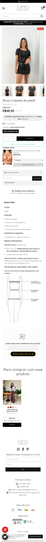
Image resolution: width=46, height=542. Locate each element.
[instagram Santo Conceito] (18, 449)
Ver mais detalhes (9, 123)
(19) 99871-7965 (24, 484)
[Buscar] (41, 16)
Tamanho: (13, 127)
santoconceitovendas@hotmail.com (24, 490)
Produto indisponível (28, 164)
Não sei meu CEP (9, 182)
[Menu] (4, 8)
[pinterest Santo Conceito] (27, 449)
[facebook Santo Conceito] (23, 449)
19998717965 (24, 487)
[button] (23, 144)
